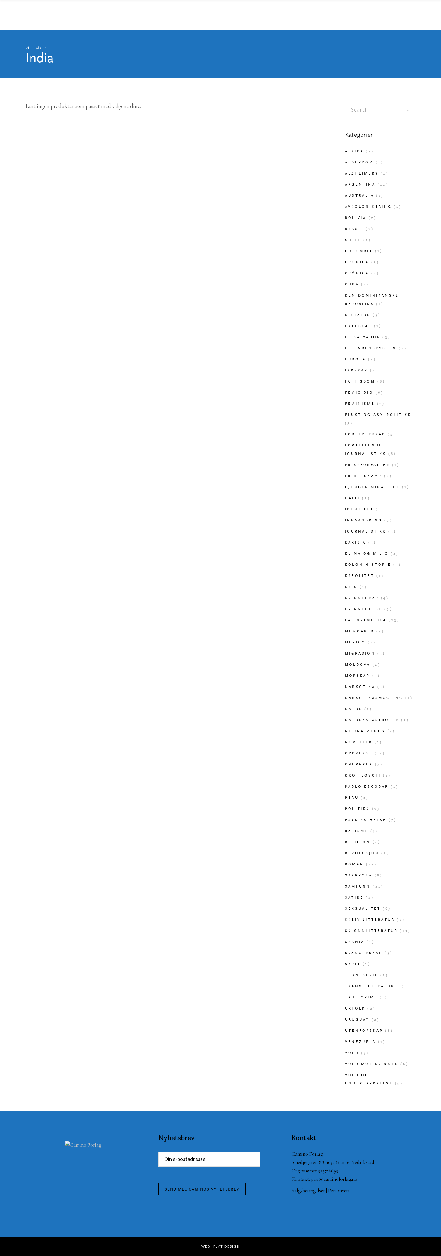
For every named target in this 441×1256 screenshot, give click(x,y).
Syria (353, 964)
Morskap (357, 675)
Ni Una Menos (365, 731)
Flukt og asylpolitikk (378, 414)
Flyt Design (226, 1246)
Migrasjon (360, 653)
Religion (358, 842)
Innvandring (363, 520)
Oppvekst (359, 753)
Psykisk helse (366, 819)
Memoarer (359, 631)
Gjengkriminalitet (372, 487)
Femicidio (359, 392)
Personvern (339, 1190)
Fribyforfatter (367, 464)
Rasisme (356, 830)
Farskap (356, 370)
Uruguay (357, 1019)
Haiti (352, 498)
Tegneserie (361, 975)
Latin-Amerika (366, 620)
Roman (354, 864)
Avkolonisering (368, 206)
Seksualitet (363, 908)
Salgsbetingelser (308, 1190)
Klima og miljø (367, 553)
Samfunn (357, 886)
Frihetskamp (363, 475)
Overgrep (359, 764)
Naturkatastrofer (372, 720)
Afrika (354, 151)
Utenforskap (364, 1030)
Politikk (357, 808)
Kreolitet (359, 575)
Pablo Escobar (367, 786)
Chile (353, 239)
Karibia (355, 542)
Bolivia (355, 217)
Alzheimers (362, 173)
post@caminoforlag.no (334, 1179)
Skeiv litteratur (370, 919)
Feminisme (360, 403)
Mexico (355, 642)
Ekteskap (358, 326)
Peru (352, 797)
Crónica (357, 273)
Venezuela (360, 1041)
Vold (352, 1052)
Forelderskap (365, 434)
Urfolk (355, 1008)
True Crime (361, 997)
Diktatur (358, 314)
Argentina (360, 184)
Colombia (359, 251)
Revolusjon (362, 853)
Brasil (354, 228)
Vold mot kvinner (371, 1063)
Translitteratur (369, 986)
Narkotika (360, 686)
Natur (353, 708)
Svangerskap (363, 952)
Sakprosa (359, 875)
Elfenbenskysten (371, 348)
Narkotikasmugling (374, 697)
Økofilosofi (363, 775)
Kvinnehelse (363, 609)
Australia (359, 195)
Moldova (357, 664)
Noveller (359, 742)
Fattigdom (360, 381)
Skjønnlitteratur (371, 930)
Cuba (352, 284)
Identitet (359, 509)
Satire (354, 897)
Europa (355, 359)
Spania (354, 941)
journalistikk (365, 531)
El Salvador (362, 337)
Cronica (357, 262)
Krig (351, 586)
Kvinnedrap (362, 597)
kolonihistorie (368, 564)
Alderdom (359, 162)
